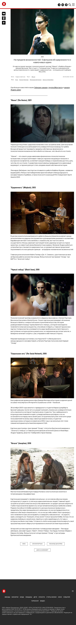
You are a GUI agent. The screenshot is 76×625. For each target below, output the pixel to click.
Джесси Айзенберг (48, 80)
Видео (42, 601)
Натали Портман (23, 80)
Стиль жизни (51, 597)
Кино (16, 80)
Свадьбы (28, 597)
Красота (42, 597)
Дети (35, 597)
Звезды (7, 597)
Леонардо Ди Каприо (35, 80)
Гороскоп (35, 601)
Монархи (15, 597)
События (66, 597)
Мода (22, 597)
